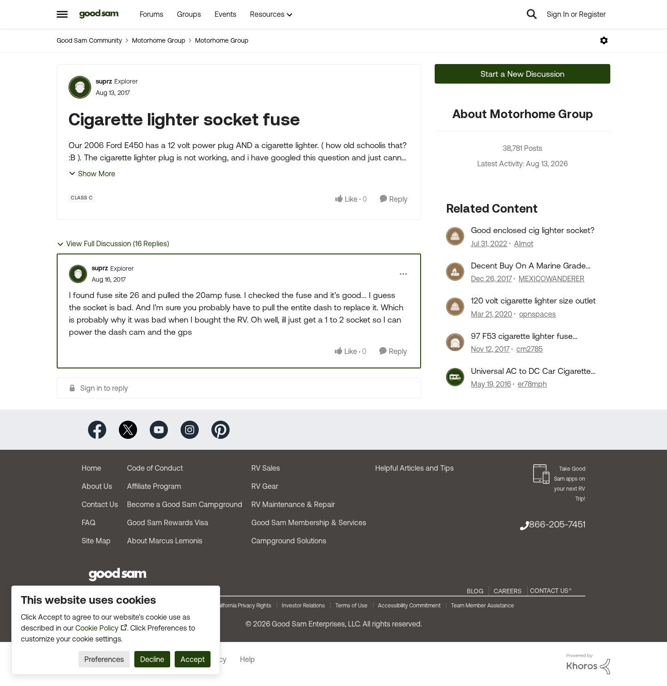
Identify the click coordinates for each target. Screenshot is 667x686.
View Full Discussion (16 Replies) (117, 243)
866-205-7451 (557, 524)
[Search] (531, 14)
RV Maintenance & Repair (293, 504)
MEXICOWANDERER (551, 278)
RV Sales (265, 468)
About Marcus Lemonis (164, 541)
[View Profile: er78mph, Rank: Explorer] (455, 377)
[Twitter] (128, 429)
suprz (104, 81)
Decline (152, 659)
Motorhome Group (158, 40)
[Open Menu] (604, 40)
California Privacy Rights (243, 605)
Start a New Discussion (522, 74)
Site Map (96, 541)
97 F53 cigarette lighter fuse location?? (522, 336)
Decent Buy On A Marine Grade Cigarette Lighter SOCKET (528, 266)
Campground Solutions (288, 541)
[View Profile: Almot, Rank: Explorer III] (455, 236)
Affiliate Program (154, 486)
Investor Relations (303, 605)
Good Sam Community (89, 40)
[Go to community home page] (99, 14)
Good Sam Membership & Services (308, 522)
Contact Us (100, 504)
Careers (508, 591)
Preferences (104, 659)
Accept (193, 659)
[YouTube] (159, 429)
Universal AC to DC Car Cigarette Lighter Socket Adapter (531, 371)
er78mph (532, 384)
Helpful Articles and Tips (414, 468)
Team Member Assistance (482, 605)
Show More (96, 173)
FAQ (88, 522)
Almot (523, 243)
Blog (475, 591)
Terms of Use (351, 605)
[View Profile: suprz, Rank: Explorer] (80, 87)
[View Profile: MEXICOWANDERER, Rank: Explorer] (455, 272)
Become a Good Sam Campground (184, 504)
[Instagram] (190, 429)
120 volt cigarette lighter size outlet (533, 300)
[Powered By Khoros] (588, 664)
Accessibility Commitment (409, 605)
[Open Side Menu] (62, 14)
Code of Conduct (155, 468)
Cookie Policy (96, 628)
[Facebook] (97, 429)
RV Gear (264, 486)
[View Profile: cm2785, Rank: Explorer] (455, 342)
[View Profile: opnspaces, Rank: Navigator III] (455, 307)
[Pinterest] (220, 429)
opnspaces (537, 314)
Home (91, 468)
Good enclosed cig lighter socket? (532, 230)
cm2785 (529, 349)
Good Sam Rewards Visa (167, 522)
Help (247, 659)
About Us (97, 486)
